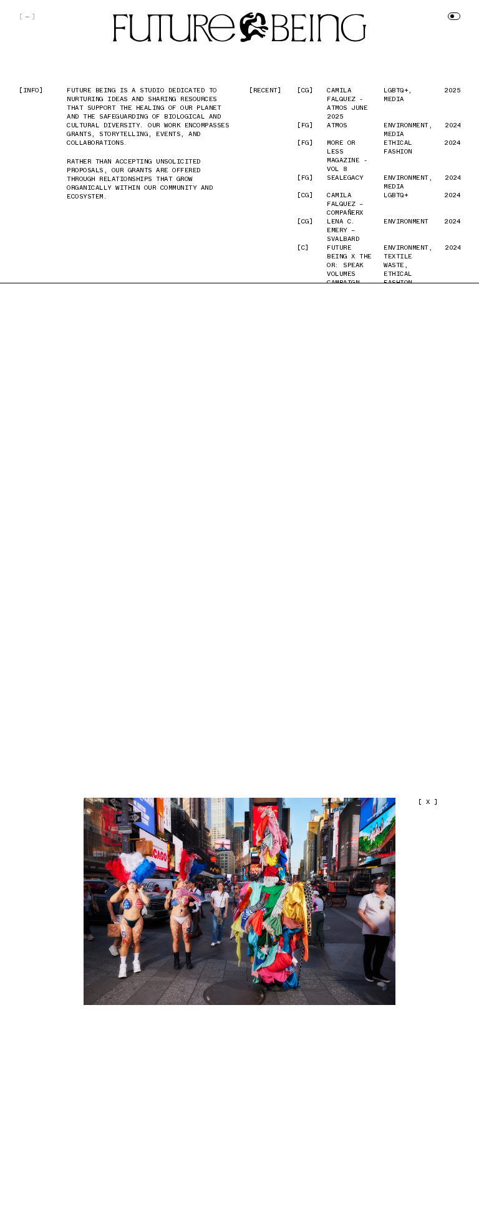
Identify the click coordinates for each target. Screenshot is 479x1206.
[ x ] (428, 802)
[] (27, 16)
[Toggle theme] (454, 16)
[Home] (239, 27)
